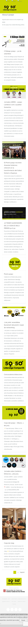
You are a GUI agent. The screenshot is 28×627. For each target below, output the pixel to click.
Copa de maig (9, 543)
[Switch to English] (14, 1)
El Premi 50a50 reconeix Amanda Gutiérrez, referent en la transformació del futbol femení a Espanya (13, 168)
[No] (0, 623)
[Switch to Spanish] (20, 1)
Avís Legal (14, 601)
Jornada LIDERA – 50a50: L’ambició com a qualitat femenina (13, 104)
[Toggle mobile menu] (25, 5)
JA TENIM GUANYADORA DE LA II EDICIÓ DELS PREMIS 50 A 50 (13, 225)
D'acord (23, 620)
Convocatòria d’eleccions (13, 374)
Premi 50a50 (8, 274)
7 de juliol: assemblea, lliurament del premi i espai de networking (14, 325)
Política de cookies (21, 601)
